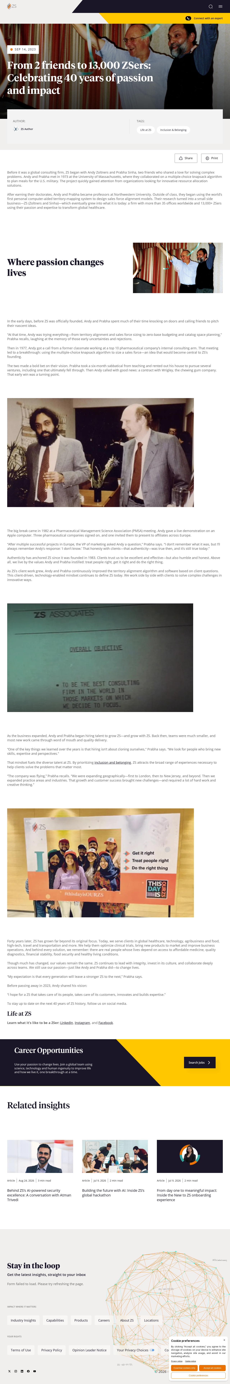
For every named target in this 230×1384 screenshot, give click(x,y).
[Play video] (178, 268)
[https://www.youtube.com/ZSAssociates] (34, 1371)
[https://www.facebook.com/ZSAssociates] (28, 1371)
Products (81, 1320)
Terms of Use (21, 1350)
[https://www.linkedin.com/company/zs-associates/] (22, 1371)
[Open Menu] (220, 6)
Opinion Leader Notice (89, 1350)
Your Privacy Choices (132, 1350)
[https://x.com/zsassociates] (9, 1371)
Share (189, 158)
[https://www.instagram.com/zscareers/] (15, 1371)
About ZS (127, 1320)
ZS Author (27, 129)
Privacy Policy (51, 1350)
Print (214, 158)
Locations (151, 1320)
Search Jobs (197, 1063)
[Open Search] (211, 6)
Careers (104, 1320)
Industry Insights (23, 1320)
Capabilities (55, 1320)
